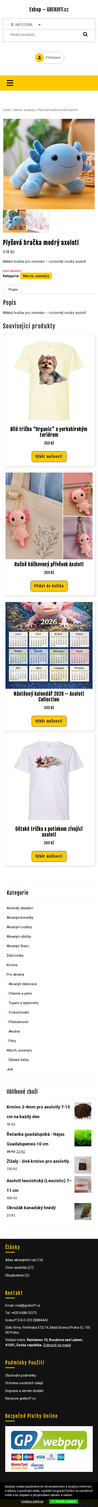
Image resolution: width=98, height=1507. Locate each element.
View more (81, 1495)
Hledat (84, 34)
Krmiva (12, 965)
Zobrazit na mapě (57, 1345)
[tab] (10, 83)
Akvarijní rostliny (19, 927)
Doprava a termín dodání (24, 1391)
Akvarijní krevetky (20, 917)
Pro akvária (15, 974)
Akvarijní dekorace (23, 984)
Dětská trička (19, 1060)
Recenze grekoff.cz (20, 1398)
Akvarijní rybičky (19, 936)
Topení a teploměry (24, 1003)
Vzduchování (19, 1012)
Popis (13, 289)
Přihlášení (47, 56)
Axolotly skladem (20, 908)
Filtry (12, 1041)
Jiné (10, 1069)
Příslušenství (18, 1022)
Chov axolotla (16, 1267)
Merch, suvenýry (24, 110)
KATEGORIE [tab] (24, 25)
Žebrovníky (15, 955)
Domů (7, 110)
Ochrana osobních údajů (24, 1383)
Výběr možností (49, 457)
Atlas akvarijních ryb (20, 1260)
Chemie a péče (20, 993)
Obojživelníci (14, 1275)
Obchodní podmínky (20, 1375)
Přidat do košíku (49, 586)
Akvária (14, 1031)
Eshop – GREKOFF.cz (49, 10)
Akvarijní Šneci (18, 946)
